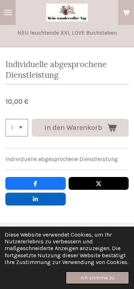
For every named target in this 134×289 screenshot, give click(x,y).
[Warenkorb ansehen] (126, 12)
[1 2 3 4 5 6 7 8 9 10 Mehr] (16, 128)
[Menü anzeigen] (8, 12)
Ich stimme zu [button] (97, 278)
